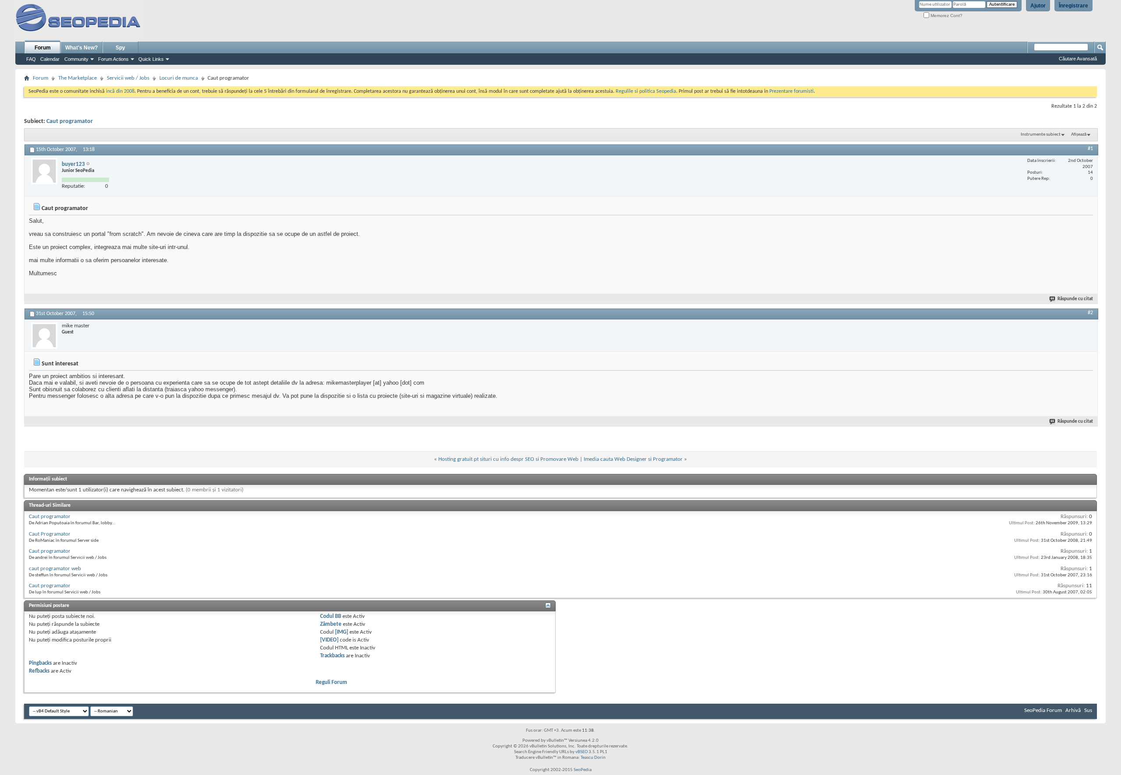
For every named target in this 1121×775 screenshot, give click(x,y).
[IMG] (341, 632)
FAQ (31, 59)
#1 (1090, 148)
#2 (1090, 313)
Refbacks (39, 671)
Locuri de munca (178, 78)
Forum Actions (113, 59)
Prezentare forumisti (791, 91)
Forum (43, 48)
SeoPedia (583, 770)
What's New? (81, 48)
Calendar (50, 59)
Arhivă (1073, 710)
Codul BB (330, 616)
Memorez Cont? (945, 15)
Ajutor (1038, 6)
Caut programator (69, 121)
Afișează (1078, 134)
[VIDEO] (329, 640)
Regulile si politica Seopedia (646, 91)
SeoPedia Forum (1043, 710)
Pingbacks (40, 663)
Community (76, 59)
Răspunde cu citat (1075, 299)
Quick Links (151, 59)
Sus (1088, 710)
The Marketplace (77, 78)
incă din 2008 (120, 91)
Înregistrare (1073, 6)
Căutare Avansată (1078, 58)
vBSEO (581, 752)
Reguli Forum (331, 682)
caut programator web (55, 569)
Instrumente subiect (1041, 134)
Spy (120, 48)
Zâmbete (331, 624)
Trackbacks (332, 656)
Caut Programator (50, 534)
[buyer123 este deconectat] (44, 171)
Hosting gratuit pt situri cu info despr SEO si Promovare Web (508, 459)
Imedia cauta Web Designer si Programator (633, 459)
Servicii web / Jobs (128, 78)
